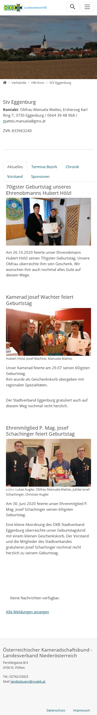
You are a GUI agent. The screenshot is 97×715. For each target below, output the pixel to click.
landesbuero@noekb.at (28, 681)
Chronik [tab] (72, 166)
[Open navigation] (87, 7)
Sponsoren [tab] (40, 176)
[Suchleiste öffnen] (73, 7)
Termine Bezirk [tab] (44, 166)
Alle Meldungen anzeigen (27, 611)
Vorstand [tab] (15, 176)
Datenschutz (56, 710)
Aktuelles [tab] (15, 166)
